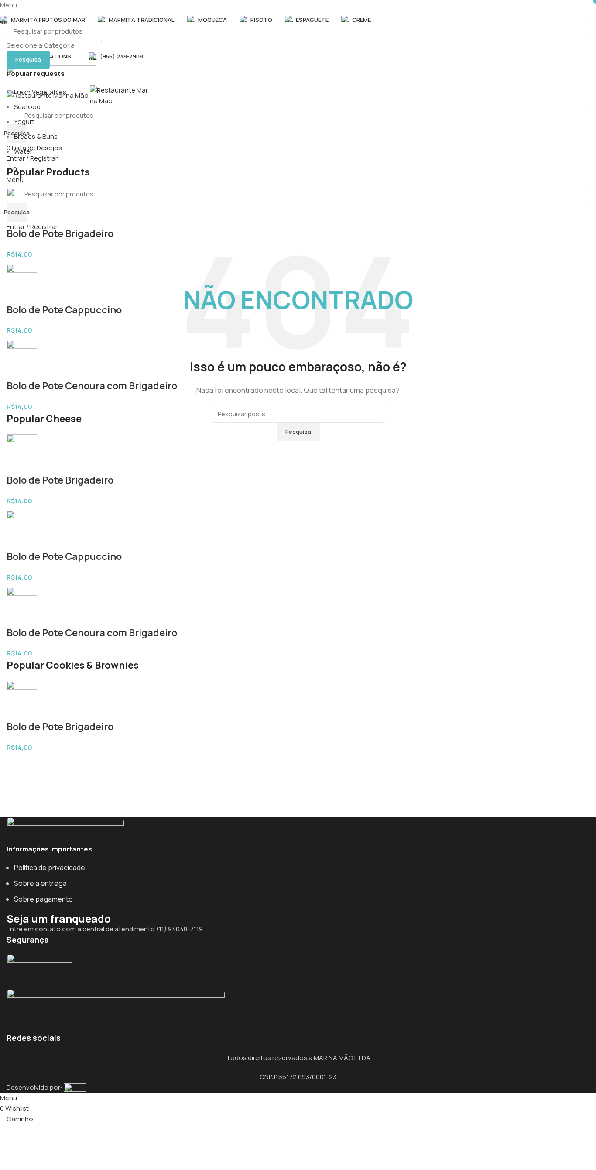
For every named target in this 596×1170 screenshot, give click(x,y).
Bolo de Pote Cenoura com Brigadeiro (92, 385)
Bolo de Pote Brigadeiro (60, 233)
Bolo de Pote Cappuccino (64, 309)
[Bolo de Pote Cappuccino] (22, 283)
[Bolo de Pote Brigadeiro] (22, 206)
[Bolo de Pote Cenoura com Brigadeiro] (22, 359)
